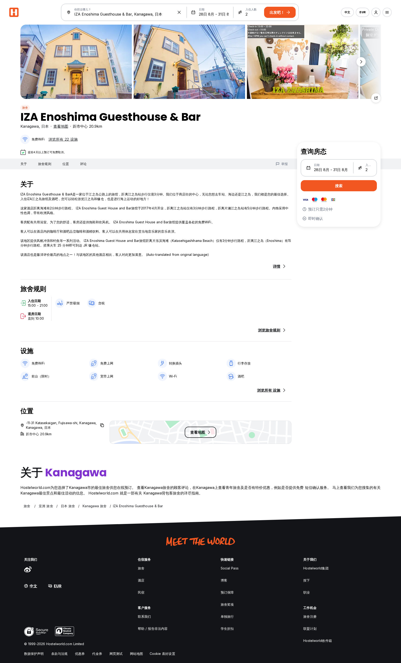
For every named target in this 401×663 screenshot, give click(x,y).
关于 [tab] (23, 164)
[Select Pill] (376, 12)
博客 (224, 580)
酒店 (141, 580)
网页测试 (116, 654)
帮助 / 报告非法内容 (153, 628)
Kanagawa (29, 126)
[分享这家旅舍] (376, 98)
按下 (306, 580)
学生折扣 (227, 628)
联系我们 (144, 616)
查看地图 (60, 126)
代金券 (97, 654)
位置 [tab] (65, 164)
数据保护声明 (34, 654)
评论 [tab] (83, 164)
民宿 (141, 592)
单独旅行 (227, 616)
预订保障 (227, 592)
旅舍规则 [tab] (44, 164)
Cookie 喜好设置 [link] (162, 654)
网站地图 (136, 654)
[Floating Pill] (361, 61)
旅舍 (25, 107)
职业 (306, 592)
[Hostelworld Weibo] (28, 569)
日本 (45, 126)
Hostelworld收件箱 (317, 641)
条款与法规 (59, 654)
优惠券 (80, 654)
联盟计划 (309, 628)
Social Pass (230, 568)
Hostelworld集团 (315, 568)
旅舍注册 (309, 616)
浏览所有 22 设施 (63, 139)
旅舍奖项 (227, 604)
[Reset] (179, 12)
